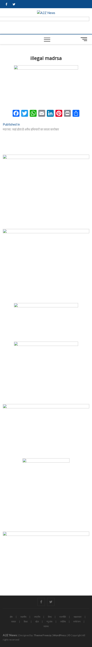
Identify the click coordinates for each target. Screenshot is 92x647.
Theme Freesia (42, 635)
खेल (37, 621)
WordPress (59, 635)
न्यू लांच (49, 621)
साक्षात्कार (78, 616)
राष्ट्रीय (37, 616)
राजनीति (62, 616)
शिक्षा (26, 621)
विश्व (50, 616)
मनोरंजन (76, 621)
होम (11, 616)
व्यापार (13, 621)
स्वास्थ (46, 626)
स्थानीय (23, 616)
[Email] (41, 114)
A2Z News (10, 635)
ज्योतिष (63, 621)
